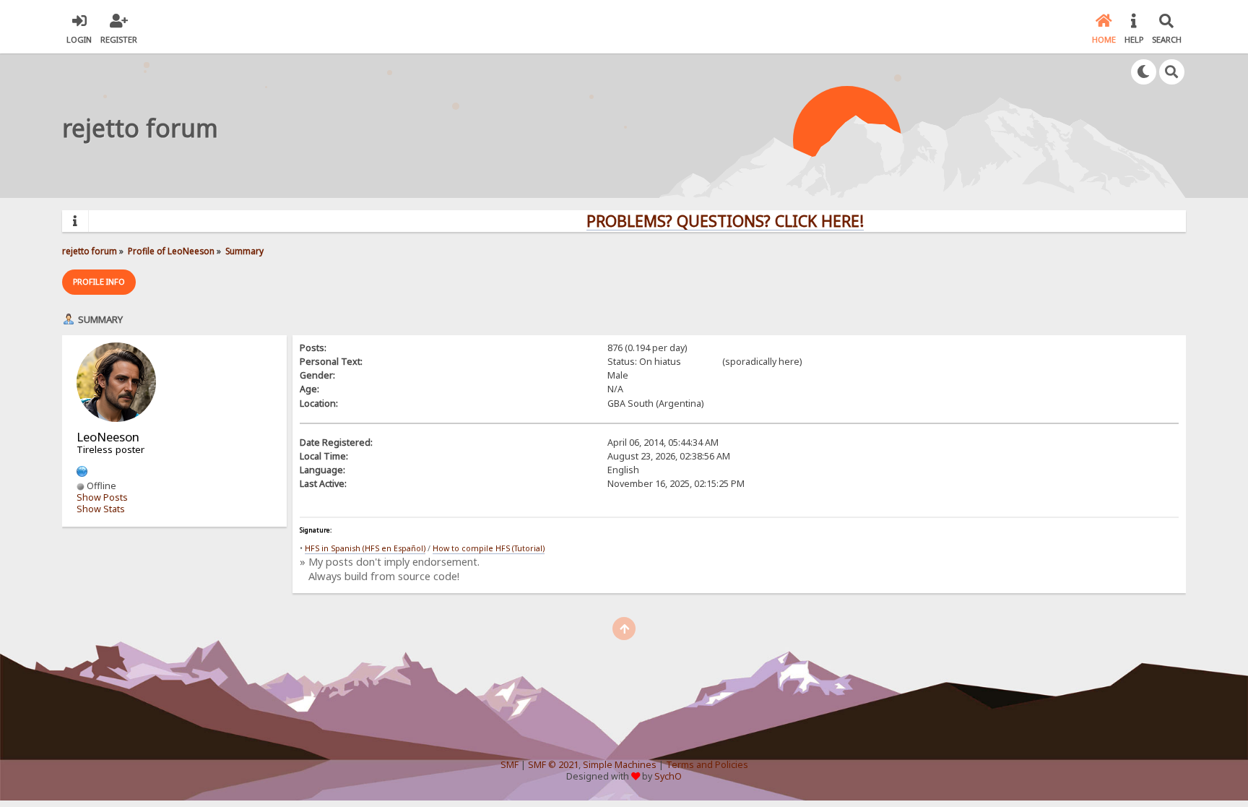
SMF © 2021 (553, 765)
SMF (509, 765)
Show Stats (101, 509)
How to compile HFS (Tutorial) (489, 548)
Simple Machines (619, 765)
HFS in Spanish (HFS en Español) (365, 548)
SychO (668, 776)
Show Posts (102, 497)
